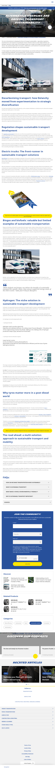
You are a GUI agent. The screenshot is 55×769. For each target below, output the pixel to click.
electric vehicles (40, 138)
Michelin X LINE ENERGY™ (20, 416)
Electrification (4, 158)
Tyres (26, 623)
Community (18, 623)
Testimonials (8, 627)
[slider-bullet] (20, 661)
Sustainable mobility (11, 37)
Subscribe (27, 564)
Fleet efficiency (8, 623)
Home (3, 37)
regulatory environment (9, 134)
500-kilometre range (35, 176)
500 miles (51, 176)
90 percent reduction (40, 180)
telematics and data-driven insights (22, 421)
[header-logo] (6, 2)
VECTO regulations (6, 137)
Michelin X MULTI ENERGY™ (45, 414)
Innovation (46, 623)
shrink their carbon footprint (37, 424)
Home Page (4, 5)
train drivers (10, 422)
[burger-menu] (52, 2)
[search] (49, 2)
